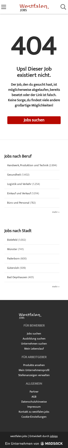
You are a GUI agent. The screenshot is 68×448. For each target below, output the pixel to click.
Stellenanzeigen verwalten (34, 375)
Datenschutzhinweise (34, 401)
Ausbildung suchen (34, 338)
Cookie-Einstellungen (34, 417)
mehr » (55, 212)
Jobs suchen (34, 120)
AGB (34, 396)
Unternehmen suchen (34, 343)
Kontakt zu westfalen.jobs (34, 412)
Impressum (34, 406)
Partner (34, 391)
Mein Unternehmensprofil (34, 370)
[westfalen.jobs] (34, 7)
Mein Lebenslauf (34, 348)
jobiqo (54, 436)
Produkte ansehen (34, 365)
